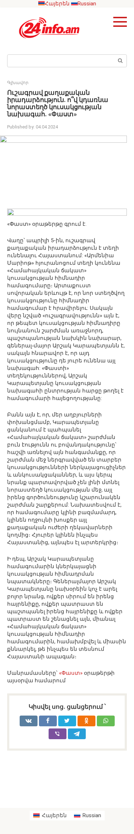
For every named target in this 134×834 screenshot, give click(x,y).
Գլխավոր (18, 82)
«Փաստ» (71, 673)
